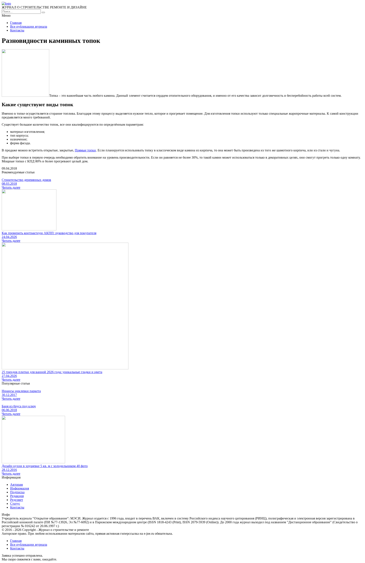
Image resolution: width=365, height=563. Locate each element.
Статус (15, 503)
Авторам (16, 484)
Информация (19, 488)
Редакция (17, 496)
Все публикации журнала (28, 26)
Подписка (17, 492)
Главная (16, 22)
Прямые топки (85, 150)
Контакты (17, 30)
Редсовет (16, 500)
